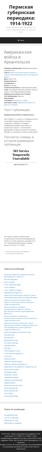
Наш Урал (7, 348)
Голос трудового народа (12, 290)
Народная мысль (10, 345)
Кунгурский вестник (11, 340)
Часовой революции (11, 396)
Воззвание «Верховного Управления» (18, 251)
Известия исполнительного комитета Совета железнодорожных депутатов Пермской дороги (21, 75)
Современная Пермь (11, 377)
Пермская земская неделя (13, 361)
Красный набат (9, 335)
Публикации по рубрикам (13, 423)
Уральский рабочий (11, 388)
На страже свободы (11, 343)
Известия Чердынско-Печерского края (17, 332)
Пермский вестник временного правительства (20, 367)
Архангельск (17, 100)
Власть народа (9, 282)
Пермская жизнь (9, 359)
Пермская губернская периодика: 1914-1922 (21, 15)
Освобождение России (12, 351)
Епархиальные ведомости (13, 293)
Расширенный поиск (11, 415)
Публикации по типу (11, 420)
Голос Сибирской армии (12, 285)
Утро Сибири (8, 393)
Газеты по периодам (11, 418)
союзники (14, 105)
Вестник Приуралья (11, 279)
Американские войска (25, 103)
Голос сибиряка (9, 287)
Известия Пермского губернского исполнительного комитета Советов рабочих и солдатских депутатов (20, 318)
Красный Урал (9, 338)
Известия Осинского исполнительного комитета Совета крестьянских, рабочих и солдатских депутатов (19, 302)
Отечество (8, 356)
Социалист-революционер (13, 380)
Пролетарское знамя (11, 369)
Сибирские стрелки (10, 375)
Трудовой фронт (10, 383)
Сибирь (25, 100)
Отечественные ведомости (13, 353)
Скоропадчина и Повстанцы (14, 253)
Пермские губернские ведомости (15, 364)
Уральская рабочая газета (13, 385)
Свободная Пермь (10, 372)
